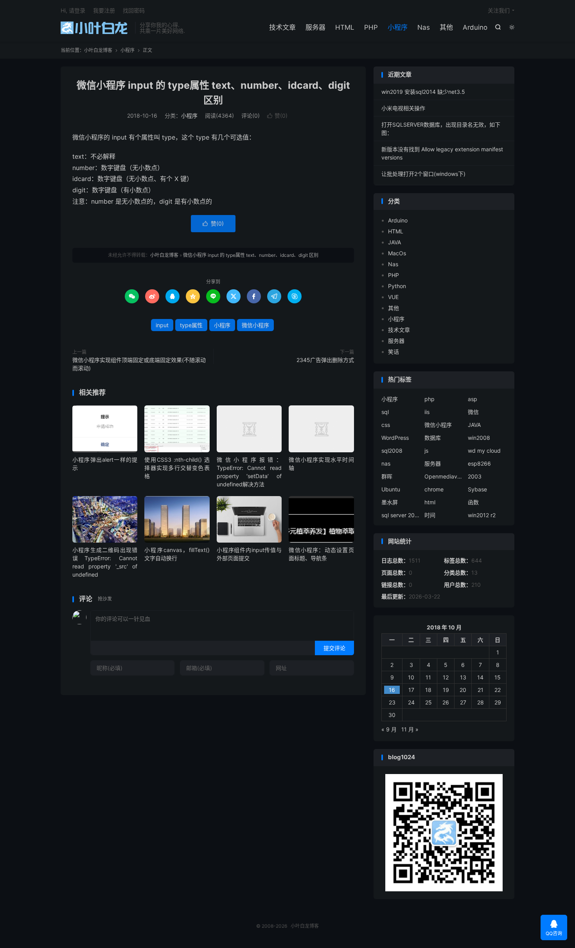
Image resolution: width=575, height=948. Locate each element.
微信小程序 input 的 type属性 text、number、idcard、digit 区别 (250, 255)
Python (397, 286)
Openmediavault (444, 476)
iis (426, 412)
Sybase (477, 489)
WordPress (395, 437)
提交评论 (334, 648)
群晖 (386, 476)
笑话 (393, 351)
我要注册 (104, 10)
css (385, 424)
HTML (344, 27)
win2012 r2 (482, 515)
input (162, 325)
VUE (393, 297)
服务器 (315, 27)
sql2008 (391, 450)
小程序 (398, 27)
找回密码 (134, 10)
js (426, 450)
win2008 (479, 437)
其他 (446, 27)
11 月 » (410, 729)
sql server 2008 (400, 515)
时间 (429, 515)
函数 (473, 502)
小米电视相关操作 (403, 108)
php (429, 399)
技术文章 (282, 27)
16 (392, 689)
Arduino (475, 27)
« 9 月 (389, 729)
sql (385, 412)
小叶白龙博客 (96, 28)
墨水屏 (389, 502)
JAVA (394, 242)
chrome (434, 489)
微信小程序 (255, 325)
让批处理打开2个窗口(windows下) (423, 173)
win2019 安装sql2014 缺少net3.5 (423, 91)
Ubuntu (390, 489)
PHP (371, 27)
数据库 (432, 437)
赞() (277, 115)
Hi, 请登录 (73, 10)
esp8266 (479, 463)
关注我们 (499, 10)
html (429, 502)
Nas (423, 27)
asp (472, 399)
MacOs (397, 253)
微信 (473, 412)
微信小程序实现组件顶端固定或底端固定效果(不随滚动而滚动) (139, 364)
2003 (475, 476)
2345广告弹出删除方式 (325, 360)
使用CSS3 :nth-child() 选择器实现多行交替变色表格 (176, 467)
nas (385, 463)
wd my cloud (484, 450)
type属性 (191, 325)
